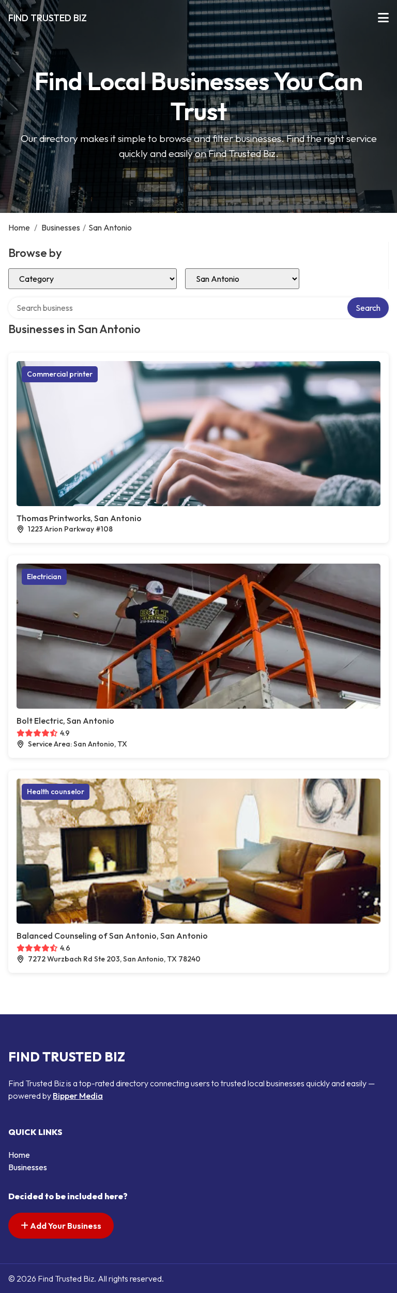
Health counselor (55, 791)
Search (368, 308)
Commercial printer (60, 374)
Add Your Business (64, 1225)
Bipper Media (78, 1095)
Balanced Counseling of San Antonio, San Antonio (112, 935)
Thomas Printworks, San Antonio (79, 518)
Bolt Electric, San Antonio (65, 720)
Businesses (60, 227)
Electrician (44, 576)
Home (19, 227)
